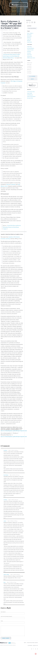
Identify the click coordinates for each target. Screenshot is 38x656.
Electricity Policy (29, 56)
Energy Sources (29, 54)
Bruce (5, 582)
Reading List (23, 13)
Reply (4, 471)
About (4, 13)
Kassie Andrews (29, 36)
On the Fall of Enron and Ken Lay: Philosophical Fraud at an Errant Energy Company (12, 227)
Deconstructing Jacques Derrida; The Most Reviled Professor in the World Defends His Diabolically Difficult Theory (11, 56)
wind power (13, 184)
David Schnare (6, 475)
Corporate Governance (30, 49)
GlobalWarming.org (30, 94)
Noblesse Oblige (6, 574)
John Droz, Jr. (29, 37)
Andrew (5, 521)
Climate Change (29, 46)
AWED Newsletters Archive (31, 57)
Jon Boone (5, 450)
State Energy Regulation (30, 48)
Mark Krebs (29, 40)
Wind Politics (29, 51)
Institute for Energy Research (31, 96)
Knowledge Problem (30, 98)
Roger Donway (29, 34)
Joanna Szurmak (29, 42)
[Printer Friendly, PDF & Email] (34, 22)
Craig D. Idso (29, 39)
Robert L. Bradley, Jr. (30, 33)
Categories (12, 13)
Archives (33, 13)
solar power (8, 184)
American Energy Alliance (31, 91)
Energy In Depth (29, 93)
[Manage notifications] (35, 654)
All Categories (32, 76)
